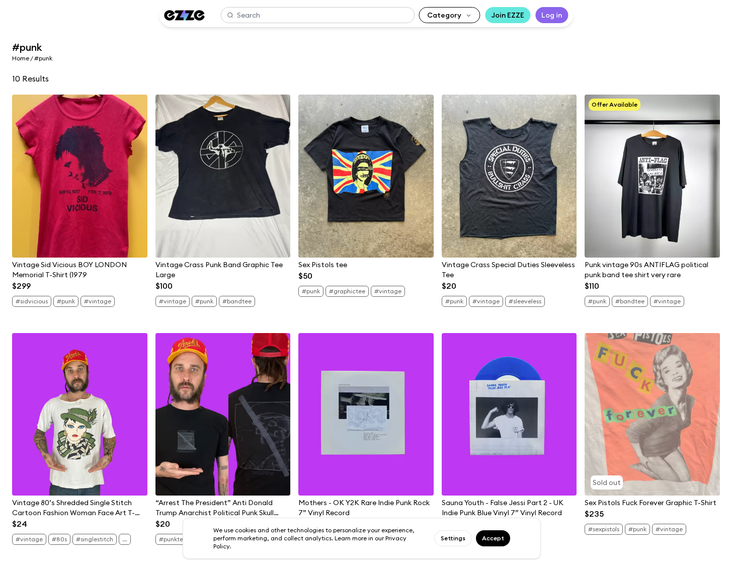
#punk (66, 301)
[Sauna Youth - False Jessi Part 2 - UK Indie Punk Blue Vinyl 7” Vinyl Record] (509, 414)
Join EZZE (507, 15)
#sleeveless (525, 301)
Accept (493, 538)
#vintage (97, 301)
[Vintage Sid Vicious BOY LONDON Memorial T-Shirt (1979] (79, 176)
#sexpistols (603, 529)
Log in (551, 15)
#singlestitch (94, 539)
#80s (59, 539)
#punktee (173, 539)
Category (444, 15)
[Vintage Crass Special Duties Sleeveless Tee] (509, 176)
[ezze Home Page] (184, 15)
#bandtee (237, 301)
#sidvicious (32, 301)
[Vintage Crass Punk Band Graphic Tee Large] (223, 176)
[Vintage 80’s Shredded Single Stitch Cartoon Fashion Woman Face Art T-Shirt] (79, 414)
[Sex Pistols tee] (366, 176)
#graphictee (347, 291)
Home (20, 58)
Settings (453, 538)
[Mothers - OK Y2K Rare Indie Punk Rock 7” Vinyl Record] (366, 414)
